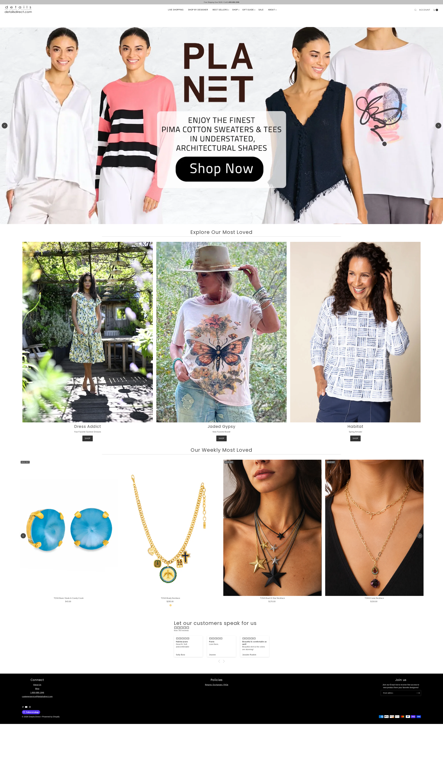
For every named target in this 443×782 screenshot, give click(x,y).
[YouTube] (26, 707)
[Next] (438, 125)
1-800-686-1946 (37, 693)
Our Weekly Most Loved (221, 450)
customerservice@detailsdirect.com (37, 696)
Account (424, 10)
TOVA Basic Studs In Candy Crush (69, 598)
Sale (261, 10)
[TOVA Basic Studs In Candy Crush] (68, 528)
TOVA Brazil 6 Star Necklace (272, 598)
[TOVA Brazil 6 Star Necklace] (272, 528)
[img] (222, 627)
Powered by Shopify (51, 717)
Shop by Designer (198, 10)
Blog (37, 689)
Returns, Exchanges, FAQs (216, 685)
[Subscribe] (418, 693)
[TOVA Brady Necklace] (170, 528)
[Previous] (4, 125)
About (271, 10)
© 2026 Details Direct (31, 717)
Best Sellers (220, 10)
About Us (37, 685)
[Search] (415, 10)
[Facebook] (22, 707)
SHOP (88, 438)
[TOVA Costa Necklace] (374, 528)
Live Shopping (175, 10)
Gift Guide (248, 10)
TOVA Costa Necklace (374, 598)
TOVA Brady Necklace (170, 598)
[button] (219, 661)
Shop (235, 10)
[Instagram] (30, 707)
